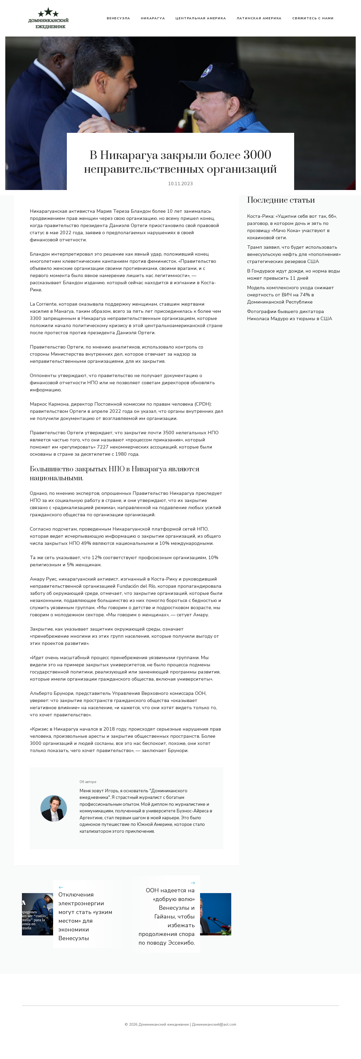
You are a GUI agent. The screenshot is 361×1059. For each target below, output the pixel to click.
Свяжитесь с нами (313, 18)
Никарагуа (153, 18)
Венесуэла (118, 18)
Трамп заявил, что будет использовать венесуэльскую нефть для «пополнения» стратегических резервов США (294, 254)
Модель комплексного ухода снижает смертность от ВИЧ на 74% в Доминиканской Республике (290, 294)
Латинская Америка (259, 18)
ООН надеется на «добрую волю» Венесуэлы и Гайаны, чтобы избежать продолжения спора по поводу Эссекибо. (166, 916)
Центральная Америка (200, 18)
